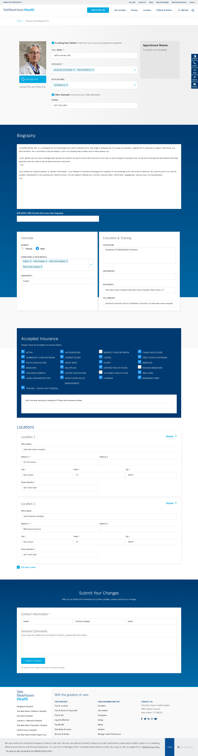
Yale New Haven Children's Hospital (31, 711)
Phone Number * (28, 482)
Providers (102, 706)
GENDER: (25, 245)
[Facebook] (142, 719)
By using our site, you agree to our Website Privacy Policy (29, 751)
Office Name (26, 444)
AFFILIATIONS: (58, 79)
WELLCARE (148, 373)
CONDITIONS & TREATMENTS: (34, 257)
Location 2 (28, 504)
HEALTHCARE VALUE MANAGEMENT (75, 381)
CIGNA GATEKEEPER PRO (38, 378)
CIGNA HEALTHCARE (153, 352)
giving (100, 720)
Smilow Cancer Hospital (27, 730)
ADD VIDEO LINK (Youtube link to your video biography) (40, 213)
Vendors (101, 729)
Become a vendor (62, 734)
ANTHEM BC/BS (72, 352)
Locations (147, 10)
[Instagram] (152, 719)
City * (23, 469)
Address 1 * (26, 457)
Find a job (59, 715)
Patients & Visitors (164, 10)
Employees (102, 715)
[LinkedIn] (149, 719)
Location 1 (28, 437)
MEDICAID (147, 362)
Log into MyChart (62, 720)
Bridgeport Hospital (25, 706)
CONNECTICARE (73, 357)
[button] (74, 70)
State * (76, 469)
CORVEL (108, 357)
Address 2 (104, 457)
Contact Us (142, 2)
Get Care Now (120, 10)
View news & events (63, 729)
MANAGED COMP (151, 378)
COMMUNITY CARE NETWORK (40, 357)
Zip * (128, 469)
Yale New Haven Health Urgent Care (32, 735)
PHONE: (55, 100)
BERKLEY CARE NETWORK (116, 352)
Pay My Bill (59, 724)
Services (134, 10)
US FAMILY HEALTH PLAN (116, 373)
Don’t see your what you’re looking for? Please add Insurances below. (54, 400)
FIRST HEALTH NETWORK (155, 357)
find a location (61, 706)
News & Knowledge (162, 2)
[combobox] (95, 70)
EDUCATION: (108, 245)
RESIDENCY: (108, 284)
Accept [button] (169, 747)
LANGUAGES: (26, 275)
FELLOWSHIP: (109, 298)
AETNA (29, 352)
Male (42, 248)
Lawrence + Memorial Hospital (29, 720)
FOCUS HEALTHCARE (36, 362)
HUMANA (108, 378)
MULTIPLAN (70, 367)
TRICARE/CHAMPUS (35, 373)
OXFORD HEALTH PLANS (116, 367)
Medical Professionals (179, 2)
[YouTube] (155, 719)
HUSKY (107, 362)
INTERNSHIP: (109, 271)
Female (29, 248)
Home (19, 21)
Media (100, 724)
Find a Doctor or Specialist (66, 710)
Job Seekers (103, 710)
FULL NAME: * (58, 50)
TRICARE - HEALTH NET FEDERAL (42, 388)
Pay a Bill (132, 2)
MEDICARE (31, 367)
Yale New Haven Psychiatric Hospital (32, 725)
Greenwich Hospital (25, 716)
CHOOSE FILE (31, 79)
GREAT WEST (71, 362)
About (151, 2)
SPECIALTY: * (57, 64)
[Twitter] (145, 719)
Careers (192, 2)
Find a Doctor (98, 10)
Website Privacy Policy (151, 747)
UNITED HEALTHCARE (75, 373)
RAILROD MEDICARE (152, 367)
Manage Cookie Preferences (109, 734)
